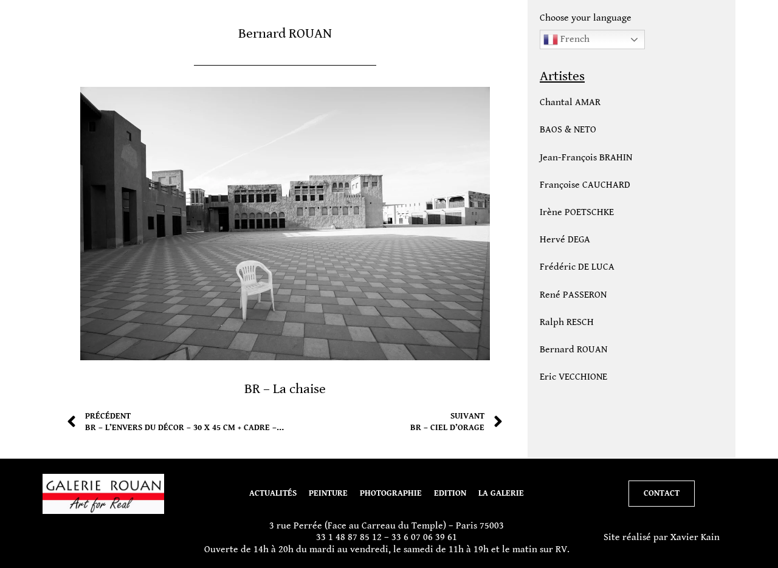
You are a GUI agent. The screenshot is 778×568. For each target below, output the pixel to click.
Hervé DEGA (565, 239)
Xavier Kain (695, 537)
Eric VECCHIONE (573, 377)
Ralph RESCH (567, 322)
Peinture (328, 493)
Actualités (273, 493)
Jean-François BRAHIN (586, 157)
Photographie (391, 493)
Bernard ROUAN (573, 349)
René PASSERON (573, 295)
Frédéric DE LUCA (577, 267)
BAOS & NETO (568, 129)
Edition (450, 493)
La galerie (501, 493)
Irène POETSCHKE (577, 212)
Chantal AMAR (570, 102)
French (574, 39)
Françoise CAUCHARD (585, 185)
